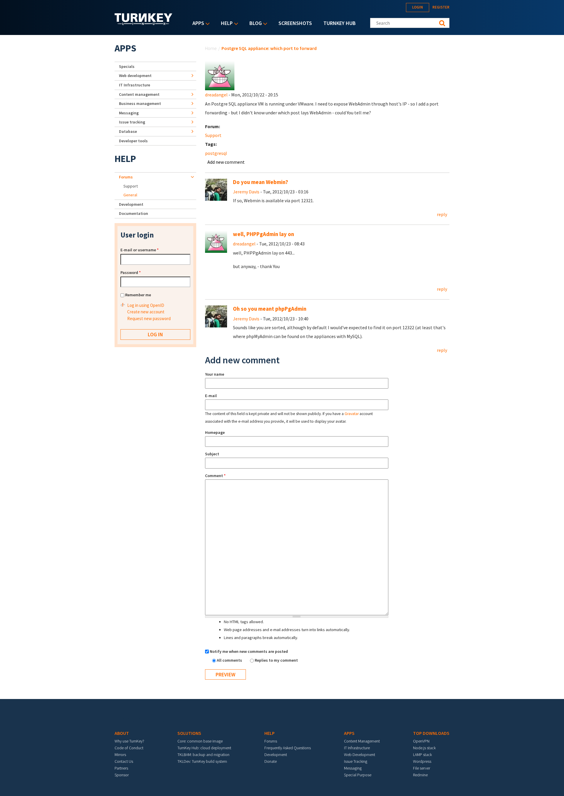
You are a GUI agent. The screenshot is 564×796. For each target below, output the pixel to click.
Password (130, 272)
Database (128, 131)
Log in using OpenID (145, 305)
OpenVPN (421, 741)
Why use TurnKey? (129, 741)
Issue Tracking (355, 761)
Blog (254, 24)
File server (421, 768)
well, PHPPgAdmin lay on (263, 234)
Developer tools (133, 140)
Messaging (129, 113)
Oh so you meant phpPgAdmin (269, 308)
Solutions (189, 733)
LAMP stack (422, 754)
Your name (214, 374)
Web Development (359, 754)
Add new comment (226, 162)
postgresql (216, 153)
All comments (230, 660)
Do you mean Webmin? (260, 182)
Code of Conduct (129, 747)
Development (131, 204)
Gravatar (352, 413)
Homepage (215, 432)
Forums (126, 177)
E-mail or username (139, 249)
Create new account (145, 312)
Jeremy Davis (246, 192)
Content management (139, 94)
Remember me (138, 294)
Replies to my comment (276, 660)
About (122, 733)
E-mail (211, 395)
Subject (212, 453)
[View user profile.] (219, 75)
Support (213, 135)
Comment (215, 475)
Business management (140, 103)
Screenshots (295, 23)
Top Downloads (431, 733)
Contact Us (124, 761)
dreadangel (216, 95)
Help (225, 24)
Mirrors (120, 754)
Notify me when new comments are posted (249, 651)
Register (440, 7)
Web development (135, 75)
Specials (127, 66)
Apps (196, 24)
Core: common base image (200, 741)
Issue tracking (132, 122)
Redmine (420, 774)
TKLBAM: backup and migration (203, 754)
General (130, 195)
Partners (121, 768)
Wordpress (422, 761)
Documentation (133, 213)
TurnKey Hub (339, 23)
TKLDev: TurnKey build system (202, 761)
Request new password (149, 318)
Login (417, 7)
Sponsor (122, 774)
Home (211, 48)
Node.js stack (424, 747)
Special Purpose (357, 774)
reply (442, 214)
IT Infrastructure (134, 85)
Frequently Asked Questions (287, 747)
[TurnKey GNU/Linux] (143, 23)
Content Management (362, 741)
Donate (270, 761)
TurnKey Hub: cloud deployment (204, 747)
